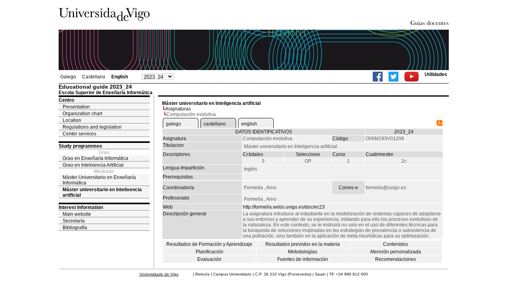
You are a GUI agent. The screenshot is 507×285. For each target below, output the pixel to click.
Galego (68, 77)
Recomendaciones (395, 259)
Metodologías (302, 252)
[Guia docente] (439, 124)
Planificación (209, 252)
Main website (77, 214)
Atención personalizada (395, 252)
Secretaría (74, 221)
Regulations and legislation (92, 127)
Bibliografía (75, 227)
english (249, 124)
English (119, 77)
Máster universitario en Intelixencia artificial (102, 192)
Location (72, 120)
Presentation (76, 107)
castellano (215, 124)
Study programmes (80, 146)
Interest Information (81, 207)
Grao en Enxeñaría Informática (95, 158)
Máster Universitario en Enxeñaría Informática (99, 180)
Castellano (93, 77)
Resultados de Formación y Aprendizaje (209, 244)
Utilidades (436, 74)
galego (173, 124)
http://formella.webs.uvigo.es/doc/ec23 (284, 207)
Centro (66, 100)
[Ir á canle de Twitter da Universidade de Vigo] (393, 77)
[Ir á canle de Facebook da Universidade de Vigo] (378, 77)
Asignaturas (178, 109)
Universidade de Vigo (159, 274)
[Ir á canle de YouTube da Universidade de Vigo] (411, 77)
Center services (79, 134)
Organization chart (82, 113)
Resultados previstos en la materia (302, 244)
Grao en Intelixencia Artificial (93, 165)
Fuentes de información (302, 259)
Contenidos (395, 244)
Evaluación (209, 259)
